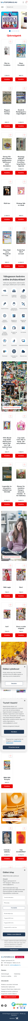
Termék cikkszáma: (8, 897)
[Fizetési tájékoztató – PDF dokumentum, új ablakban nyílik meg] (19, 1005)
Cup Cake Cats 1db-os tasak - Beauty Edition (21, 440)
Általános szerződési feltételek (9, 984)
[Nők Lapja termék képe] (7, 575)
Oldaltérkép (17, 974)
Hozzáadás (14, 908)
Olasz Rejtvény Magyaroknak (7, 252)
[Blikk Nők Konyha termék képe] (7, 765)
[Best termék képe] (21, 575)
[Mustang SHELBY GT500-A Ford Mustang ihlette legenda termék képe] (21, 144)
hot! (7, 626)
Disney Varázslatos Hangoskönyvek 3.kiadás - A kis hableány (21, 490)
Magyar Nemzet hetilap (7, 112)
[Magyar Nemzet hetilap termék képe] (7, 97)
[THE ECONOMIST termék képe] (21, 837)
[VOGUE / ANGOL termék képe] (7, 837)
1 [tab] (10, 31)
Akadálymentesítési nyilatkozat (9, 991)
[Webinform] (17, 1018)
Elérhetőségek (5, 974)
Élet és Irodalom (7, 64)
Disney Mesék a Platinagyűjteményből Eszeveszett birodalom (7, 161)
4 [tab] (16, 31)
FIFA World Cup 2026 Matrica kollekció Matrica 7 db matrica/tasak (7, 443)
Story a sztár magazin (21, 627)
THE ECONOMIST (21, 851)
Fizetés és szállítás (6, 976)
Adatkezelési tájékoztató (8, 987)
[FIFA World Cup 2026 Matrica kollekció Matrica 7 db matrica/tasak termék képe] (7, 425)
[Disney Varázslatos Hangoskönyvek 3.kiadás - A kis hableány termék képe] (21, 474)
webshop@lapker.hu (15, 965)
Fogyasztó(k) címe (8, 922)
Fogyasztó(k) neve (8, 918)
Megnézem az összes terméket (12, 407)
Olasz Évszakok (21, 64)
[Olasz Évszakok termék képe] (21, 51)
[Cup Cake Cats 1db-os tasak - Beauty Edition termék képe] (21, 425)
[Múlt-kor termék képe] (7, 191)
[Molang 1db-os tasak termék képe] (21, 191)
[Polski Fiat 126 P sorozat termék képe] (21, 237)
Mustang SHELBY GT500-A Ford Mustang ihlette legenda (21, 161)
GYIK (15, 976)
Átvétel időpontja (8, 913)
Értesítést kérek (14, 747)
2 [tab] (12, 31)
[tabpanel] (9, 20)
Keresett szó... (10, 7)
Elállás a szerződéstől (10, 997)
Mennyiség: (6, 903)
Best (21, 587)
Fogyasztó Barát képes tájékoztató (10, 989)
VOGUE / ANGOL (7, 851)
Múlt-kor (7, 203)
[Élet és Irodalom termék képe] (7, 51)
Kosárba (7, 79)
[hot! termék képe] (7, 614)
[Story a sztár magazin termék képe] (21, 614)
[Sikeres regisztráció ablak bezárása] (24, 700)
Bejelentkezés (23, 2)
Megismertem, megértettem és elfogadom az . (14, 741)
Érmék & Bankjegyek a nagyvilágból (21, 112)
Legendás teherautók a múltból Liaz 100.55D (7, 489)
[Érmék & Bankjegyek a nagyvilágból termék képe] (21, 97)
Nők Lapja (7, 587)
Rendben (14, 732)
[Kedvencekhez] (10, 41)
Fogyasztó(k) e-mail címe (10, 927)
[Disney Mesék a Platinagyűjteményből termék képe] (7, 144)
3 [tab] (14, 31)
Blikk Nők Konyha (7, 778)
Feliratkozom (14, 950)
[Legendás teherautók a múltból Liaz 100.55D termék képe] (7, 474)
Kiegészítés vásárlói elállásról (9, 993)
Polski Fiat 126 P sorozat (21, 252)
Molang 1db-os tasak (21, 204)
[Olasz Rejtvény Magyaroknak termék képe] (7, 237)
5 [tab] (18, 31)
